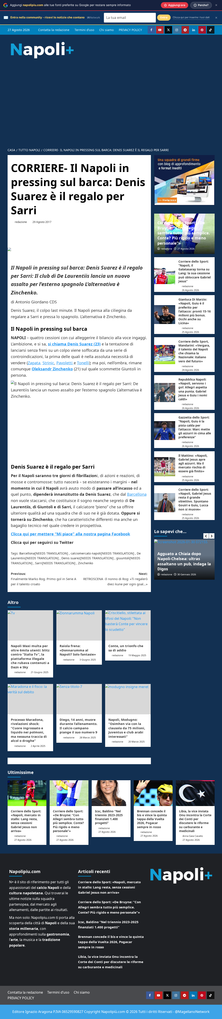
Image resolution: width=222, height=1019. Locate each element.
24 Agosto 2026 (190, 369)
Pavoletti (65, 362)
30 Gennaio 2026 (186, 574)
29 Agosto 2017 (42, 222)
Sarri (38, 563)
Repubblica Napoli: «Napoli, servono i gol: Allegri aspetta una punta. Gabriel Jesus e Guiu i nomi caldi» (192, 389)
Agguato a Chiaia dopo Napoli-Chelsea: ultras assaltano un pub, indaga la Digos (184, 561)
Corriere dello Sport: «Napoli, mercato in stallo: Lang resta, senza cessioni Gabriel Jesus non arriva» (26, 821)
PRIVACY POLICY (130, 30)
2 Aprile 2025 (38, 745)
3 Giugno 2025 (88, 659)
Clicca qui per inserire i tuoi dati (191, 17)
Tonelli (83, 362)
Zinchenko (85, 563)
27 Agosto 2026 (185, 248)
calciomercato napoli (86, 553)
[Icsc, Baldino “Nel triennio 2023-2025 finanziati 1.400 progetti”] (111, 793)
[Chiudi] (216, 5)
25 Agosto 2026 (190, 332)
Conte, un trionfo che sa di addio (125, 648)
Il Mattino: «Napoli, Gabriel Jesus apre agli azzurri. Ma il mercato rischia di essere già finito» (192, 463)
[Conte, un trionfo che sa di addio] (128, 625)
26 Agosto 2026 (190, 290)
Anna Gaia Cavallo (193, 835)
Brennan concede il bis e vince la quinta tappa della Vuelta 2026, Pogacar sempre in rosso (152, 819)
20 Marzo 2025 (136, 741)
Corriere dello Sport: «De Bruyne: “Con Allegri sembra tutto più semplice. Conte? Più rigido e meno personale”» (183, 233)
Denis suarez (70, 558)
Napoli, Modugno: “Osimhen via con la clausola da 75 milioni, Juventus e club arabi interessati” (126, 728)
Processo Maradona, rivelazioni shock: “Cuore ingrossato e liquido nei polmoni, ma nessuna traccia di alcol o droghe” (29, 730)
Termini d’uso (84, 30)
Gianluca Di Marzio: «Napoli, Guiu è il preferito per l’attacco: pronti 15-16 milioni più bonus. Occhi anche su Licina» (194, 311)
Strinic (48, 362)
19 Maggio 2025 (137, 655)
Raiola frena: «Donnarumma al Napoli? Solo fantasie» (78, 650)
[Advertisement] (111, 99)
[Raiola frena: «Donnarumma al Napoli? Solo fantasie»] (79, 625)
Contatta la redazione (53, 30)
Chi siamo (106, 30)
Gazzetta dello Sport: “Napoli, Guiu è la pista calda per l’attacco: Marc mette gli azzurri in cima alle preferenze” (194, 427)
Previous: (43, 578)
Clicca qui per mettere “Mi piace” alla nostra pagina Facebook (70, 533)
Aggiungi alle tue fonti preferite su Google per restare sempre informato (70, 5)
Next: (115, 578)
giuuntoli (122, 558)
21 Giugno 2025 (39, 672)
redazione (21, 222)
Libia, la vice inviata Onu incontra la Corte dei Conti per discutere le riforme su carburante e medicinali (195, 821)
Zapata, (34, 362)
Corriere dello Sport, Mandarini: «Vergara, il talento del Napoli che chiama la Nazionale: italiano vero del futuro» (194, 351)
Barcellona (137, 494)
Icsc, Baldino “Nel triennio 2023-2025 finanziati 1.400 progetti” (109, 817)
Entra (164, 17)
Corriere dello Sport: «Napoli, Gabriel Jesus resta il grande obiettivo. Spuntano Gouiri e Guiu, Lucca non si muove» (194, 499)
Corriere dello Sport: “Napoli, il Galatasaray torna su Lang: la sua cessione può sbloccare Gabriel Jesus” (194, 271)
